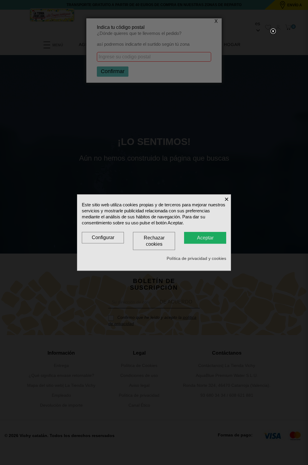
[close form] (273, 31)
